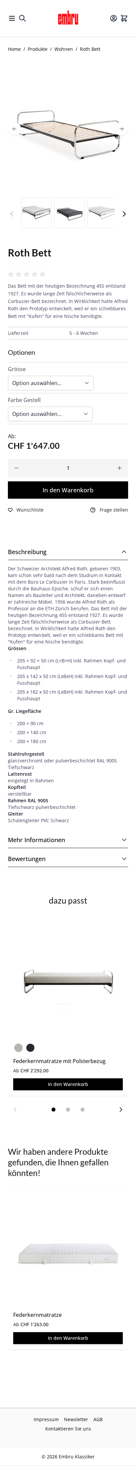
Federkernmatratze (37, 1315)
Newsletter (76, 1419)
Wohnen (63, 49)
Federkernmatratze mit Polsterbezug (59, 1061)
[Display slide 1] (53, 1109)
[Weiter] (124, 214)
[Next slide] (121, 1109)
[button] (28, 274)
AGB (98, 1419)
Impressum (46, 1419)
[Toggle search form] (22, 18)
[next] (121, 129)
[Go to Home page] (68, 18)
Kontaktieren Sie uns (68, 1428)
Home (14, 49)
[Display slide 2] (68, 1109)
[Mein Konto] (114, 18)
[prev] (14, 129)
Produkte (38, 49)
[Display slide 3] (82, 1109)
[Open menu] (12, 18)
